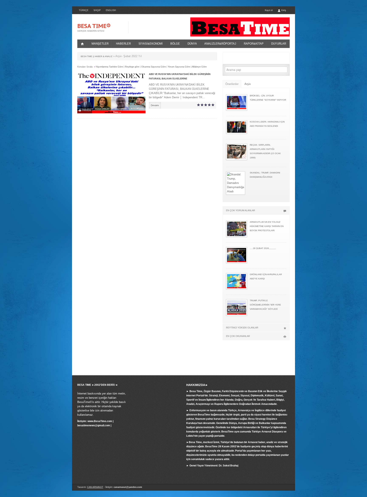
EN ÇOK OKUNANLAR (238, 336)
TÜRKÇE (83, 10)
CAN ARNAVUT (95, 487)
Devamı (155, 105)
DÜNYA (192, 43)
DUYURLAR (278, 43)
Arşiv (247, 84)
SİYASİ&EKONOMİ (150, 43)
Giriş (283, 10)
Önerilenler (232, 84)
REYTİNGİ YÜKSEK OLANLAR (242, 327)
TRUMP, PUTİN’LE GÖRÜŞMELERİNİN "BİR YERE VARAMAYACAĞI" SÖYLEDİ (265, 304)
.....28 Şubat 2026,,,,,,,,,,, (263, 248)
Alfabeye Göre (199, 66)
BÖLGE (175, 43)
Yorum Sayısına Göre (179, 66)
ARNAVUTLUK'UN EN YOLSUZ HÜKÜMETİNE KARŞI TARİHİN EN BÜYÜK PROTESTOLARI (267, 226)
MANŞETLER (100, 43)
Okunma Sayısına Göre (153, 66)
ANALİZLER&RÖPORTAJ (220, 43)
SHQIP (97, 10)
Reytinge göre (132, 66)
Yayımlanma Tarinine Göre (109, 66)
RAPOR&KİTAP (254, 43)
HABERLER (123, 43)
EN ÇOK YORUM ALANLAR (240, 210)
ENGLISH (111, 10)
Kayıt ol (268, 10)
